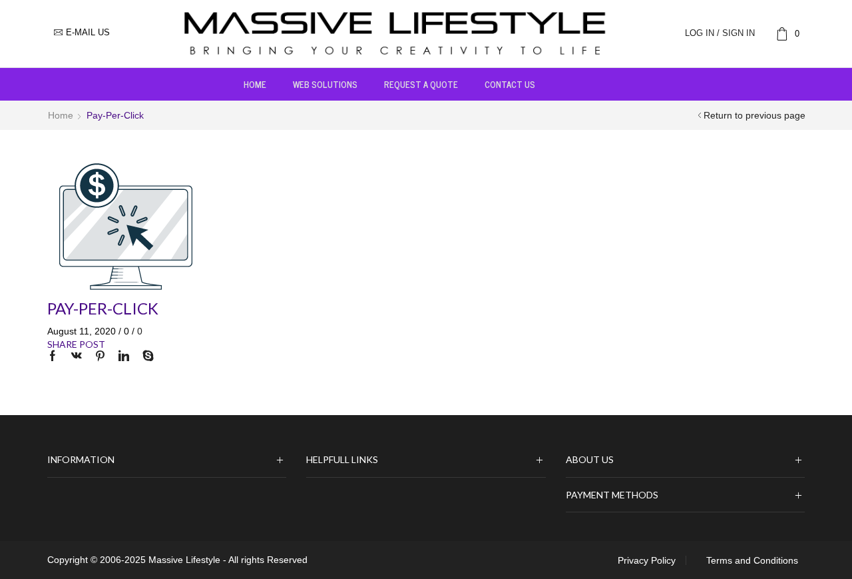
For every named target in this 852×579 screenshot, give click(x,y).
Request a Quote (421, 84)
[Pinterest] (100, 356)
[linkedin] (124, 356)
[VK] (77, 356)
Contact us (510, 84)
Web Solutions (325, 84)
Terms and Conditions (752, 560)
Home (255, 84)
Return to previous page (754, 115)
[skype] (145, 356)
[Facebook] (56, 356)
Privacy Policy (647, 560)
